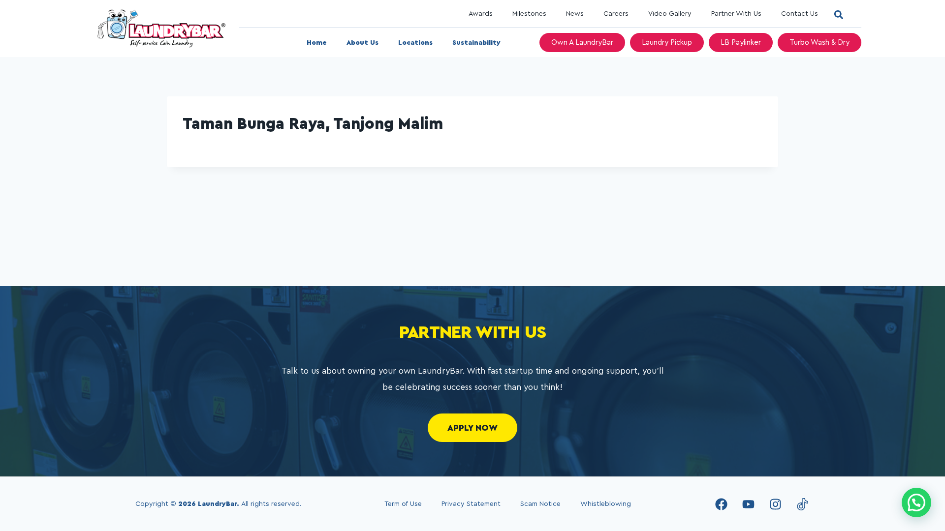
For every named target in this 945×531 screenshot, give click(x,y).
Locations (415, 42)
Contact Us (799, 13)
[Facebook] (721, 504)
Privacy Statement (471, 504)
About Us (362, 42)
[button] (838, 14)
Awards (481, 13)
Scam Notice (540, 504)
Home (317, 42)
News (575, 13)
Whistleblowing (605, 504)
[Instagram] (775, 504)
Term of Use (403, 504)
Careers (616, 13)
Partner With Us (736, 13)
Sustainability (476, 42)
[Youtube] (748, 504)
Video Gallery (670, 13)
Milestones (529, 13)
